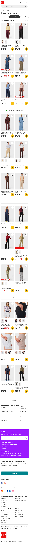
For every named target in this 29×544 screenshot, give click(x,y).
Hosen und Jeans (14, 16)
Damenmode (5, 10)
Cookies (25, 526)
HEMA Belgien (18, 512)
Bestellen (4, 448)
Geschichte (3, 510)
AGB (21, 526)
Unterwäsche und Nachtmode (8, 411)
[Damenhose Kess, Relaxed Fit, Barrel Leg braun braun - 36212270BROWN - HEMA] (6, 160)
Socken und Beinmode (6, 416)
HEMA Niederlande (19, 510)
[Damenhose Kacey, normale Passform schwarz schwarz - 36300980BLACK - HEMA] (16, 384)
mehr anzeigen (23, 407)
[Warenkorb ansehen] (23, 2)
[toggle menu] (26, 2)
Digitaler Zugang (5, 526)
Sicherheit (3, 522)
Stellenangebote (5, 514)
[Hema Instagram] (5, 483)
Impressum (9, 528)
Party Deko (3, 504)
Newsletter (17, 498)
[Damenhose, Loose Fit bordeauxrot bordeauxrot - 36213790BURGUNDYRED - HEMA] (2, 42)
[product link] (7, 31)
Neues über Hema (5, 512)
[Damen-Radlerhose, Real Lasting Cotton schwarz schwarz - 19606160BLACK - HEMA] (16, 320)
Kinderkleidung (4, 500)
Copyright (3, 528)
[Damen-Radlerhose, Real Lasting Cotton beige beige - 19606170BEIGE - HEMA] (20, 320)
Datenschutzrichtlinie (14, 526)
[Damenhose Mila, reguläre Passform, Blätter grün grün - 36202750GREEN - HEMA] (2, 283)
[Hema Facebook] (2, 483)
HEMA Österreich (19, 516)
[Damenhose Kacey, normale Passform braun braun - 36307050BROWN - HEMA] (20, 384)
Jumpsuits (24, 16)
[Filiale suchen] (26, 438)
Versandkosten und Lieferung (9, 444)
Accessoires (4, 420)
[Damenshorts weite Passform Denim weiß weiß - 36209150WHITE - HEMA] (2, 320)
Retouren (4, 446)
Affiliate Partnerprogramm (20, 500)
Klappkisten (3, 506)
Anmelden (14, 473)
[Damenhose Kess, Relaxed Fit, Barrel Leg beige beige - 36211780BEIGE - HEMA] (2, 160)
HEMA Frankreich (19, 514)
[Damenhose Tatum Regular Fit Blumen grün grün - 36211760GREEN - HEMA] (16, 252)
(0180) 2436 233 (5, 454)
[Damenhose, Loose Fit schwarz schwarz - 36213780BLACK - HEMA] (6, 42)
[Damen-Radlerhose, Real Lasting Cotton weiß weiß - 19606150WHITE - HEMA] (23, 320)
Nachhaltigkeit (4, 516)
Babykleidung (4, 498)
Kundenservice (4, 520)
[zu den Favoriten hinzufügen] (12, 24)
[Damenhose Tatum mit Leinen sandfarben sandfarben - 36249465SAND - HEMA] (20, 252)
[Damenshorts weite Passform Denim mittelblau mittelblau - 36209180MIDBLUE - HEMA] (6, 320)
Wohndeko (3, 502)
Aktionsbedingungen (5, 518)
